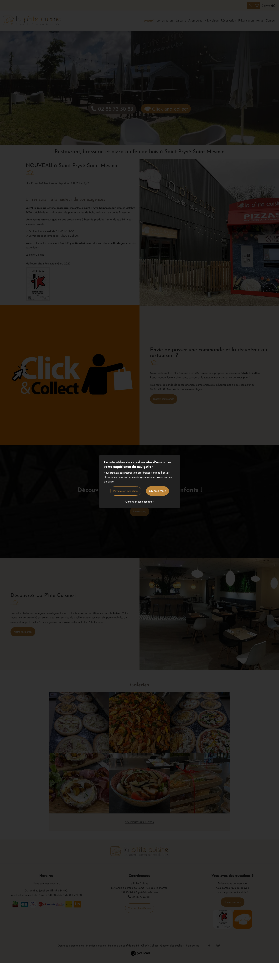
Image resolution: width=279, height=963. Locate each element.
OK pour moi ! (157, 491)
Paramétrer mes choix (125, 491)
